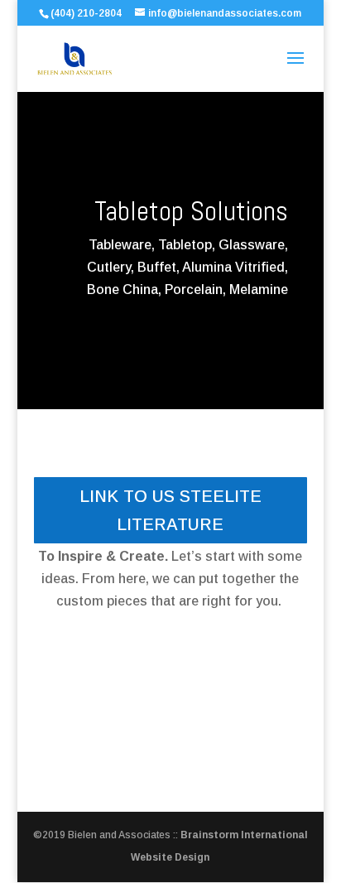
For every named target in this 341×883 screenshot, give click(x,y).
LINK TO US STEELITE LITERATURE (170, 510)
